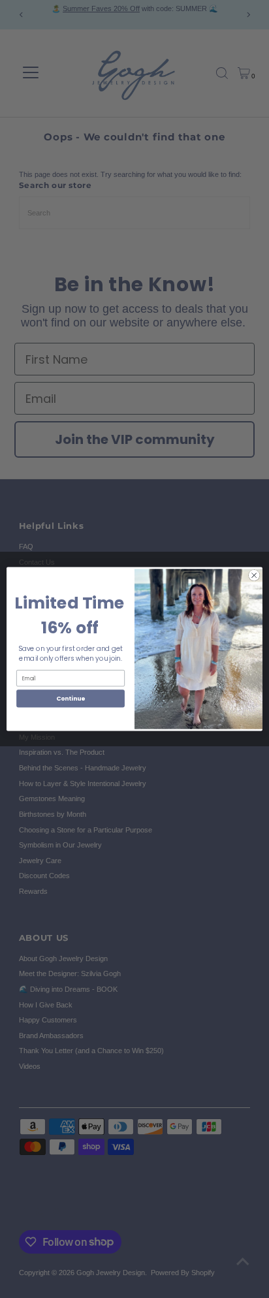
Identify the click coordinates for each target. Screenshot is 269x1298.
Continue (70, 698)
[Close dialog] (254, 575)
